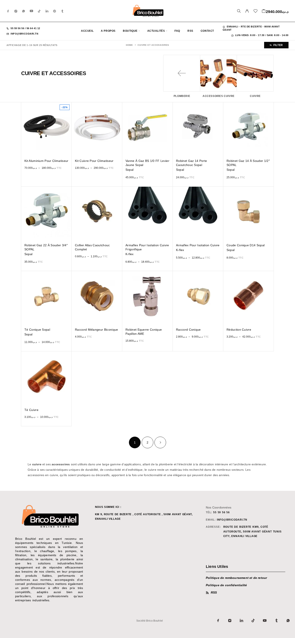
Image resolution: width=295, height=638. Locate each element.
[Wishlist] (256, 11)
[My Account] (247, 11)
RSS (190, 30)
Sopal (129, 169)
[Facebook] (8, 11)
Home (129, 45)
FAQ (177, 30)
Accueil (87, 30)
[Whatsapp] (23, 11)
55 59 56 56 (18, 28)
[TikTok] (39, 11)
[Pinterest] (54, 11)
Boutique (130, 30)
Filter (278, 45)
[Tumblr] (62, 11)
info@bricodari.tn (24, 33)
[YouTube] (31, 11)
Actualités (156, 30)
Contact (207, 30)
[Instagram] (16, 11)
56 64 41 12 (33, 28)
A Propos (108, 30)
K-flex (129, 254)
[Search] (239, 11)
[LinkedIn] (47, 11)
